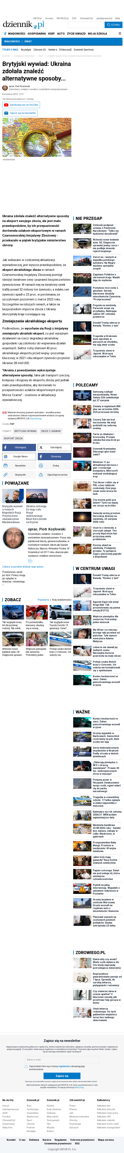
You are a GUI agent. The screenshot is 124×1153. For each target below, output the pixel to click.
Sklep (117, 18)
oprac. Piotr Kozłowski (38, 88)
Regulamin (61, 1139)
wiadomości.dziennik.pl (24, 56)
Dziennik (6, 56)
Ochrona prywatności (82, 1139)
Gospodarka (32, 1113)
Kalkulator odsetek (106, 1120)
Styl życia (73, 1127)
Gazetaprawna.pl (10, 1109)
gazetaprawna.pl (104, 18)
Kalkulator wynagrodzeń (108, 1127)
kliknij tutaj (79, 1087)
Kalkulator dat (103, 1105)
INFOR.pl (37, 18)
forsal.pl (49, 18)
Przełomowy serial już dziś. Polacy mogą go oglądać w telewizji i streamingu (13, 578)
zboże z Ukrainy (51, 431)
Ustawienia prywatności (57, 1143)
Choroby (73, 1120)
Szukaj (115, 24)
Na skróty (7, 1100)
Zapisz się (62, 1075)
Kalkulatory (103, 1100)
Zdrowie (31, 1124)
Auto (29, 1105)
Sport (29, 1120)
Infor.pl (5, 1105)
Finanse (73, 1109)
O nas (22, 1139)
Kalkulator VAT (104, 1116)
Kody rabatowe (54, 1109)
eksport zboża (13, 438)
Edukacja (51, 1113)
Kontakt (11, 1139)
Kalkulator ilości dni (106, 1109)
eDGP (5, 1113)
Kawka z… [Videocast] (59, 49)
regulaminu (64, 1066)
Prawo (72, 1105)
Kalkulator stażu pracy (107, 1113)
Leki (71, 1113)
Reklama (34, 1139)
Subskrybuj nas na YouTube (24, 104)
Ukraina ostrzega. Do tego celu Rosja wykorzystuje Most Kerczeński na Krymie (36, 514)
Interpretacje (8, 1124)
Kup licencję (35, 418)
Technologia (32, 1109)
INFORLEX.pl (63, 18)
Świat (28, 41)
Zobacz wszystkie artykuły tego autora (22, 566)
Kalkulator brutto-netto (108, 1124)
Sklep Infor (7, 1127)
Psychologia (75, 1124)
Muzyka (50, 1127)
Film (49, 1124)
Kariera (47, 1139)
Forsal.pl (6, 1116)
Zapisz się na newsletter (23, 113)
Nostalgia (26, 49)
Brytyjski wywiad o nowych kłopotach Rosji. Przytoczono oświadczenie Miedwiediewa (12, 514)
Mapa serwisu (106, 1139)
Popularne (43, 599)
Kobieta (50, 1105)
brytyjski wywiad (25, 431)
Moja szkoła (52, 1116)
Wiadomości (12, 41)
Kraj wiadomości (61, 599)
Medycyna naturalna (79, 1116)
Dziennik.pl (33, 1100)
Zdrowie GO (39, 49)
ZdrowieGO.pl (86, 18)
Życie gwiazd (53, 1120)
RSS (77, 1143)
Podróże (31, 1127)
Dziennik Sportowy (84, 49)
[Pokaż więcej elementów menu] (119, 34)
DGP (74, 18)
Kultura (50, 1131)
